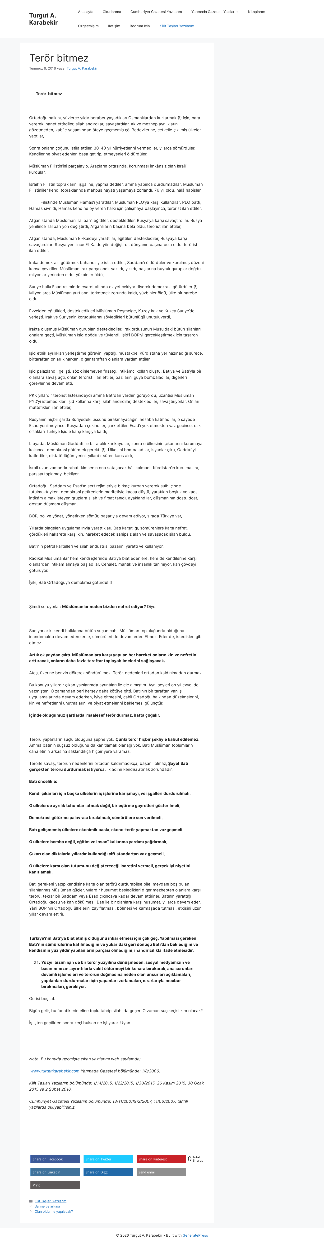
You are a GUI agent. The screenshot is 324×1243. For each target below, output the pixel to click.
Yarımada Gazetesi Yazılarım (215, 11)
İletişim (114, 26)
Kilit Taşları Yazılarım (176, 26)
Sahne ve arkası (47, 1206)
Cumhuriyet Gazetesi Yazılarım (156, 11)
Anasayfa (85, 11)
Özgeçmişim (88, 26)
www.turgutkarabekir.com (54, 1071)
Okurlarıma (112, 11)
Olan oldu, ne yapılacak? (54, 1211)
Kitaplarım (256, 11)
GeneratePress (195, 1235)
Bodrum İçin (140, 26)
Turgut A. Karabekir (43, 19)
